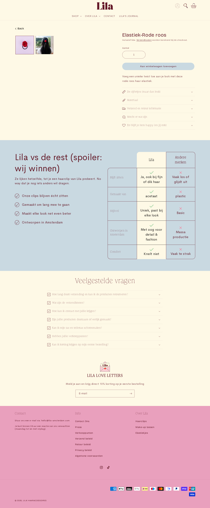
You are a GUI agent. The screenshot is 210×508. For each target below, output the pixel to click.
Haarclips (141, 421)
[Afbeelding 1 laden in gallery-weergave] (25, 45)
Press (78, 427)
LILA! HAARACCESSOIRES (35, 500)
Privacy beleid (83, 450)
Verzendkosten (144, 40)
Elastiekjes (142, 433)
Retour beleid (83, 444)
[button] (185, 5)
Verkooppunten (84, 433)
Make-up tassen (145, 427)
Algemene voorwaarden (89, 456)
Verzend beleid (84, 438)
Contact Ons (82, 421)
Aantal (125, 48)
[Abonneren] (130, 393)
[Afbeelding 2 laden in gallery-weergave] (44, 45)
